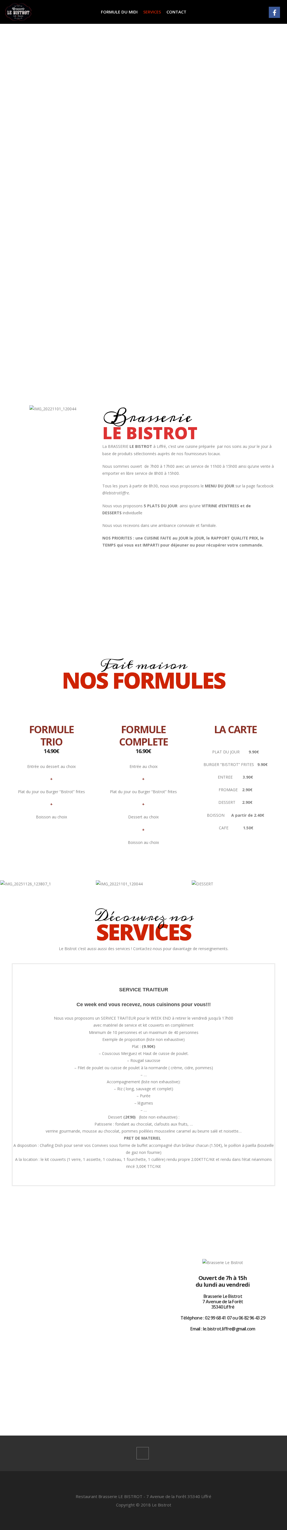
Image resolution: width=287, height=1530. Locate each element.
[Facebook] (142, 1453)
